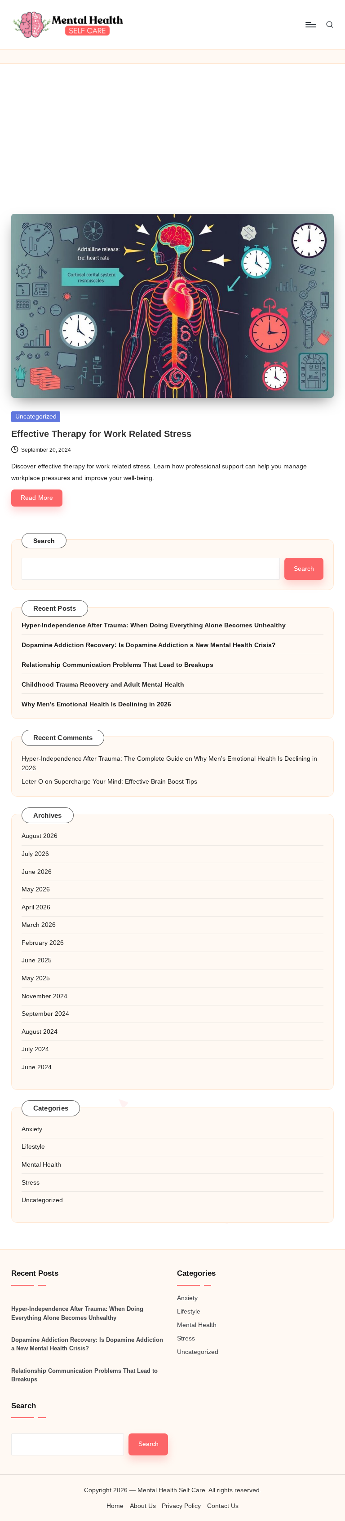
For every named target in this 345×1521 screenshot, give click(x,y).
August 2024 (40, 1031)
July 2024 (35, 1049)
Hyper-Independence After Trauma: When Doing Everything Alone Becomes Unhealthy (154, 625)
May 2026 (36, 889)
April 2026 (36, 907)
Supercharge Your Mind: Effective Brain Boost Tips (125, 781)
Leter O (32, 781)
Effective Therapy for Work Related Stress (101, 434)
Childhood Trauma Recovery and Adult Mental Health (103, 684)
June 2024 (37, 1067)
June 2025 (37, 960)
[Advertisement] (172, 131)
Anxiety (32, 1129)
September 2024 (45, 1013)
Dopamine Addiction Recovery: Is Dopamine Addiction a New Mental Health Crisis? (149, 644)
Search (44, 540)
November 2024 (44, 996)
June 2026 (37, 871)
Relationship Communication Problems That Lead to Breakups (117, 664)
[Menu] (310, 24)
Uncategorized (36, 416)
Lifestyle (33, 1146)
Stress (31, 1182)
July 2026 (35, 853)
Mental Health (41, 1164)
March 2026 (39, 924)
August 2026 (40, 835)
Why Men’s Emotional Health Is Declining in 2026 (96, 704)
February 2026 (43, 942)
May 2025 (36, 978)
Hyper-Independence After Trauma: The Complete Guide (102, 758)
